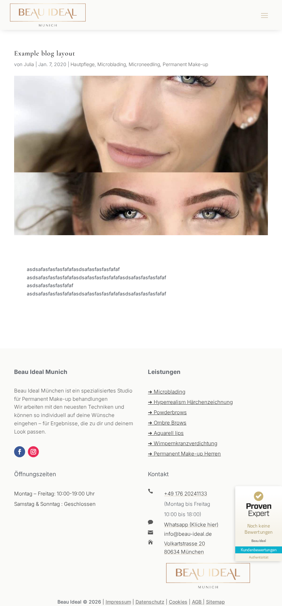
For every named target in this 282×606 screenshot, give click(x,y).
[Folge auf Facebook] (19, 451)
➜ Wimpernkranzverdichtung (182, 443)
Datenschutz (149, 602)
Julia (29, 64)
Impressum (118, 602)
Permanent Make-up (185, 64)
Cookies (178, 602)
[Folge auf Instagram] (33, 451)
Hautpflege (82, 64)
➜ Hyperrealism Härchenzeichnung (190, 402)
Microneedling (144, 64)
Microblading (111, 64)
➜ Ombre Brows (167, 422)
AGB (197, 602)
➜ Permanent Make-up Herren (184, 453)
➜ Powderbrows (167, 412)
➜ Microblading (166, 391)
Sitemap (215, 602)
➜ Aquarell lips (166, 433)
